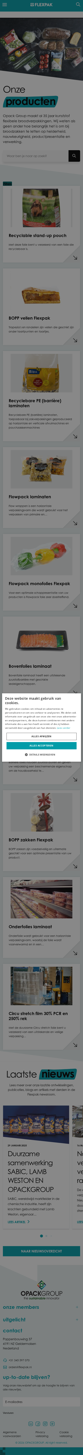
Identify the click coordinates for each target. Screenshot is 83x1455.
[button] (41, 754)
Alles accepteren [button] (41, 745)
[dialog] (41, 727)
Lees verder (63, 728)
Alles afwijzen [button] (41, 736)
